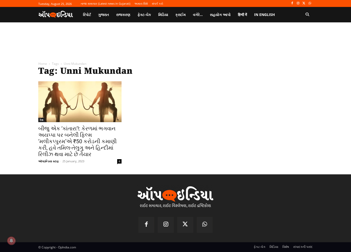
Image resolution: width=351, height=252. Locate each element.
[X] (304, 3)
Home (42, 63)
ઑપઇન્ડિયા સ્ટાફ (48, 161)
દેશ (41, 120)
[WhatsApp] (310, 3)
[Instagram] (298, 3)
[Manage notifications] (11, 241)
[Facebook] (292, 3)
